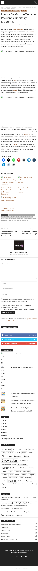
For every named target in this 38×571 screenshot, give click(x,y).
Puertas (21, 484)
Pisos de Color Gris (16, 354)
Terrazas (24, 10)
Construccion (18, 456)
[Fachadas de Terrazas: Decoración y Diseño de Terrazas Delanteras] (8, 180)
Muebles (12, 481)
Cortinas (26, 456)
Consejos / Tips (5, 530)
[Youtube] (26, 556)
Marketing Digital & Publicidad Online (12, 438)
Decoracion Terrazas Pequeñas (23, 216)
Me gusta (32, 335)
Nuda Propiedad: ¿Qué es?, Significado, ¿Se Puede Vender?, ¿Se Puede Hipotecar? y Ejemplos (16, 504)
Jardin (11, 474)
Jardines (17, 474)
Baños (19, 449)
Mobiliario (28, 477)
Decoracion (22, 215)
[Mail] (17, 556)
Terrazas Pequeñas (22, 220)
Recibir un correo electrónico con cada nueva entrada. (19, 309)
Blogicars (3, 420)
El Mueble (22, 467)
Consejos (7, 456)
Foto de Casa (5, 220)
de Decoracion (13, 215)
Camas (31, 449)
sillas (15, 80)
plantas (15, 144)
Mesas (21, 477)
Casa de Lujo (10, 452)
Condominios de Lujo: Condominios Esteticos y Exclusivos (9, 234)
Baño (14, 449)
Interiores (4, 474)
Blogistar (3, 429)
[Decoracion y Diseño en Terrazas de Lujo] (8, 200)
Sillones (28, 484)
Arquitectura (6, 449)
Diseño (26, 218)
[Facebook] (12, 556)
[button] (35, 3)
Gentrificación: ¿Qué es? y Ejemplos (12, 508)
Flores (4, 472)
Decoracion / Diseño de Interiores (13, 7)
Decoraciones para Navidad (9, 464)
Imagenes (26, 471)
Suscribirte (32, 343)
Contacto (17, 568)
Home (11, 568)
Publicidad (25, 568)
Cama (25, 449)
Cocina (24, 452)
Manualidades (13, 477)
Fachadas (30, 468)
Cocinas (30, 452)
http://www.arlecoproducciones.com (19, 254)
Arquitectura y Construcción (9, 539)
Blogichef (3, 423)
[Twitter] (21, 556)
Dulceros (15, 467)
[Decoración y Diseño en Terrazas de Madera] (25, 180)
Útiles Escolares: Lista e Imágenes (11, 515)
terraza (32, 32)
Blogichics (4, 426)
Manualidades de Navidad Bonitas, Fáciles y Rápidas (16, 512)
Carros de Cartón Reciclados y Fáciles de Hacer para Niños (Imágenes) (18, 498)
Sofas (34, 484)
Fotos (10, 472)
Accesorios (4, 527)
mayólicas (27, 134)
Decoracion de (30, 215)
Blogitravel (4, 435)
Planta (9, 484)
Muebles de (21, 480)
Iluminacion (18, 471)
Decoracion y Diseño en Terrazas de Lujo (29, 233)
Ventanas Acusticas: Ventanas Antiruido (22, 367)
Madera (4, 478)
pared (15, 90)
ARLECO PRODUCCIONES (10, 25)
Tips (4, 487)
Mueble (4, 481)
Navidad (29, 481)
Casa (3, 452)
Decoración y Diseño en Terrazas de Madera (24, 190)
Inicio (2, 7)
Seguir (33, 339)
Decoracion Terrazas (7, 216)
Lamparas (32, 474)
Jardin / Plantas (5, 536)
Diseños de (32, 218)
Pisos (3, 484)
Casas (18, 453)
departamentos (18, 29)
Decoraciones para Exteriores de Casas (12, 218)
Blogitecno (4, 432)
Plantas (15, 484)
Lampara (24, 474)
